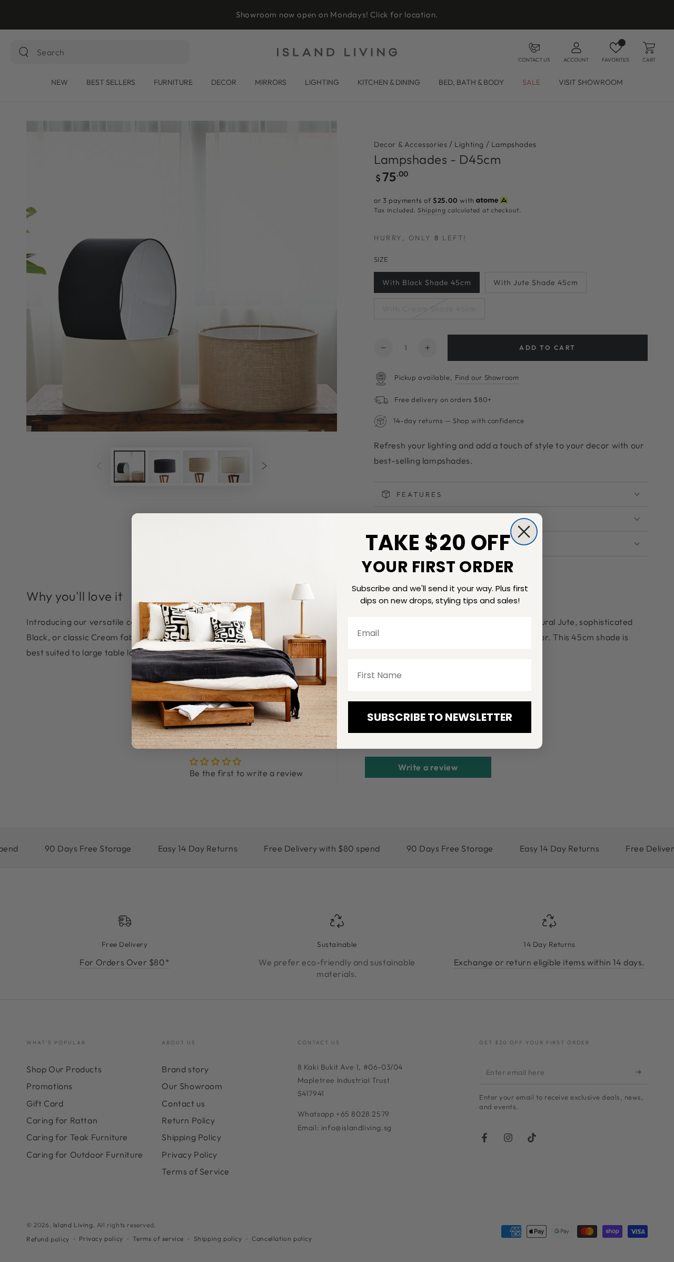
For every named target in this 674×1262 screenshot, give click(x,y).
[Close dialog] (524, 532)
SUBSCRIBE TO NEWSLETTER (439, 717)
